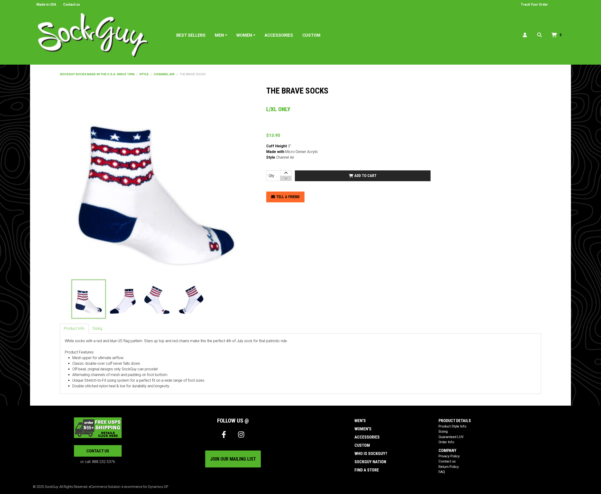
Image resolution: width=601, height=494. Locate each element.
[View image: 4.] (191, 299)
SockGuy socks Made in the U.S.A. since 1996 (97, 74)
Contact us (71, 4)
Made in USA (46, 4)
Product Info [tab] (74, 328)
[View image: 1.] (88, 299)
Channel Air (164, 74)
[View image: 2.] (122, 299)
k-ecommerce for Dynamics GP (145, 487)
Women (244, 35)
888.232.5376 (103, 461)
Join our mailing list (233, 459)
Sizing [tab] (97, 328)
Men (219, 35)
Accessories (279, 35)
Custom (311, 35)
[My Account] (525, 35)
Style (144, 74)
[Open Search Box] (539, 35)
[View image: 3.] (156, 299)
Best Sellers (190, 35)
